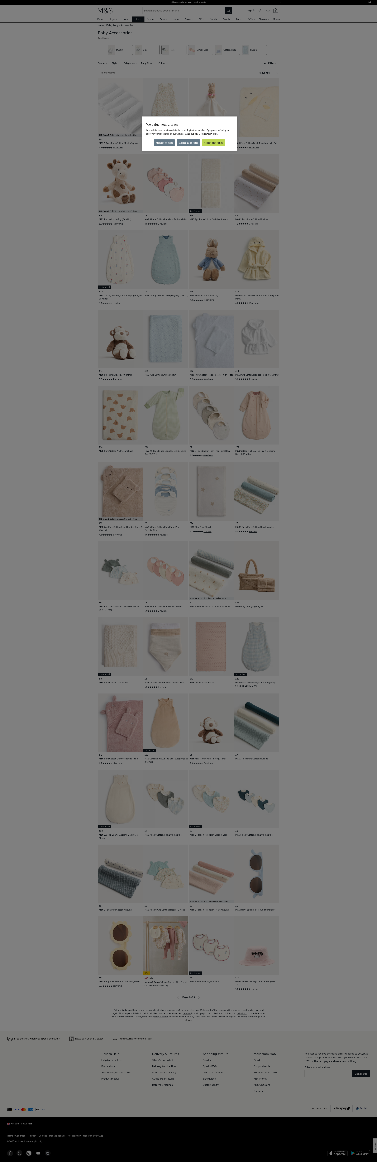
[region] (189, 133)
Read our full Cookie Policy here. (201, 134)
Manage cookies (164, 142)
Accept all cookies (213, 142)
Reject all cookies (188, 142)
